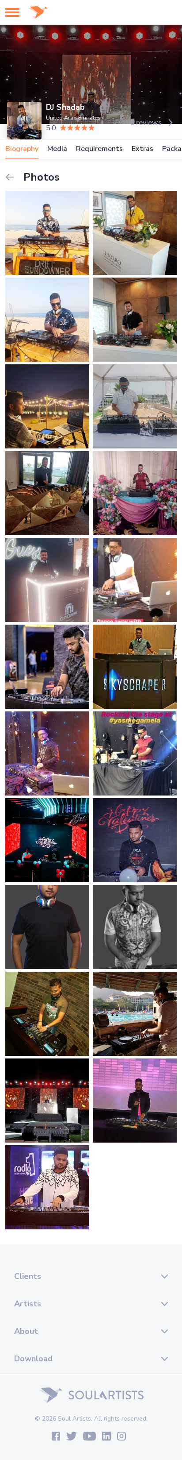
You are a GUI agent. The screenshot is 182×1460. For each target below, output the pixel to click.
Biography (21, 149)
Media (57, 149)
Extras (142, 149)
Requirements (99, 149)
